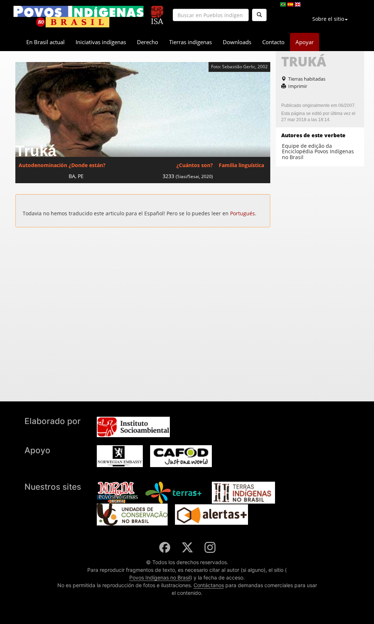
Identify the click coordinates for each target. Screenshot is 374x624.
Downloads (237, 42)
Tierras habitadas (306, 79)
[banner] (78, 16)
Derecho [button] (147, 42)
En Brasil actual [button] (45, 42)
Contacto (273, 42)
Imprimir (297, 86)
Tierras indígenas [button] (190, 42)
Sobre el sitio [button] (328, 18)
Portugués (242, 213)
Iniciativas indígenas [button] (101, 42)
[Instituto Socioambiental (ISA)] (157, 11)
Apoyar (304, 42)
